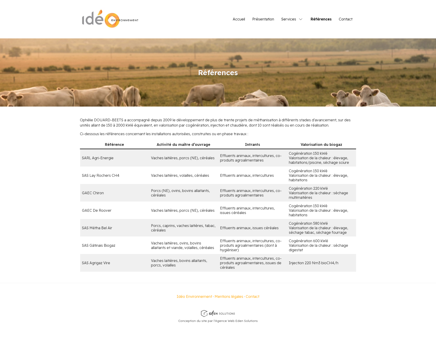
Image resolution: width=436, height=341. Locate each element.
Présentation (263, 19)
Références (321, 19)
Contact (345, 19)
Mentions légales (229, 296)
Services (288, 19)
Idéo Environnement (194, 296)
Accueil (239, 19)
